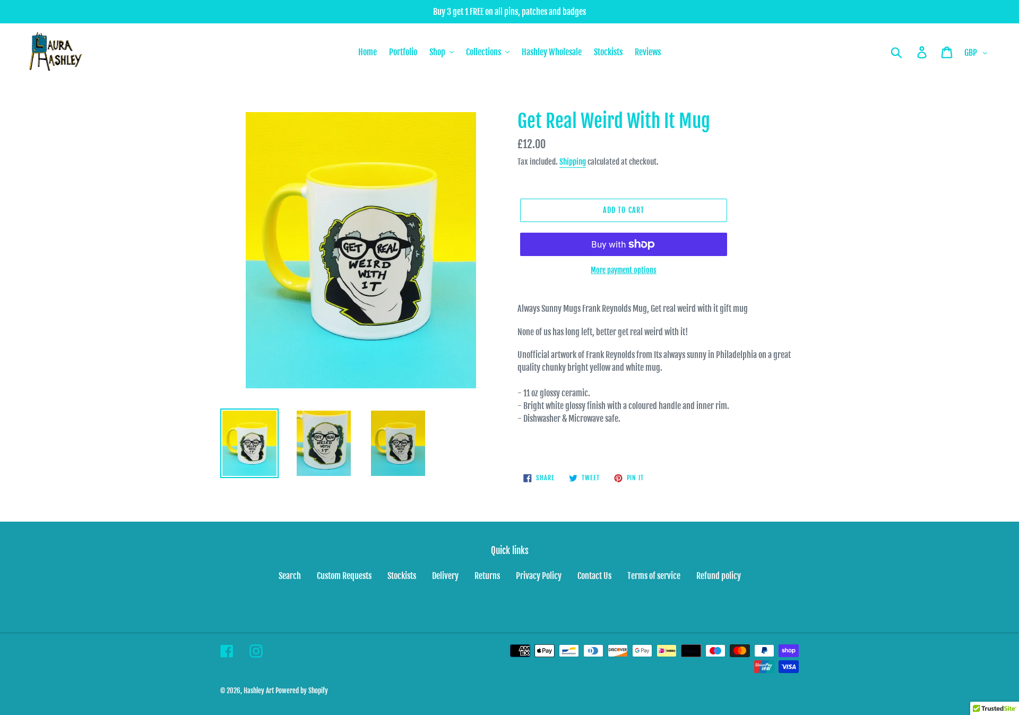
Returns (487, 576)
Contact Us (594, 576)
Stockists (401, 576)
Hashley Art (259, 690)
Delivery (445, 576)
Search (290, 576)
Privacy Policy (539, 576)
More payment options (624, 270)
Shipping (572, 162)
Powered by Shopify (301, 690)
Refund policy (718, 576)
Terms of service (653, 576)
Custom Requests (344, 576)
